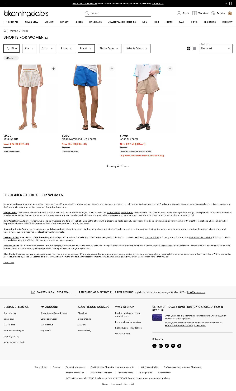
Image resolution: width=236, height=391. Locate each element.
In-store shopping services (128, 322)
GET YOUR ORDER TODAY (85, 3)
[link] (30, 143)
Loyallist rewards (49, 319)
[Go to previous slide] (5, 3)
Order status (47, 325)
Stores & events (122, 334)
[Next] (53, 98)
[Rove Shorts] (30, 98)
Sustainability (84, 330)
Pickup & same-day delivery (128, 328)
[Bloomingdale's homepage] (5, 31)
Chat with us (9, 313)
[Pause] (230, 3)
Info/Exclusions (196, 292)
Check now (200, 325)
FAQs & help (9, 325)
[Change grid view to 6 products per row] (194, 48)
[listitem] (118, 3)
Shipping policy (11, 336)
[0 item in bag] (230, 13)
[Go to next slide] (226, 3)
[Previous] (7, 98)
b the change (84, 319)
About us (82, 313)
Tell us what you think (13, 342)
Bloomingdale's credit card (54, 313)
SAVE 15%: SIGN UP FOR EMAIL (54, 292)
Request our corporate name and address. (149, 378)
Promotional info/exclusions (179, 325)
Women (14, 31)
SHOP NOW (157, 3)
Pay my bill (46, 330)
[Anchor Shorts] (147, 98)
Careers (82, 325)
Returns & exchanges (13, 330)
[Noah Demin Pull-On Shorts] (89, 98)
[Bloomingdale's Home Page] (26, 14)
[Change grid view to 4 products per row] (188, 49)
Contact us (8, 319)
